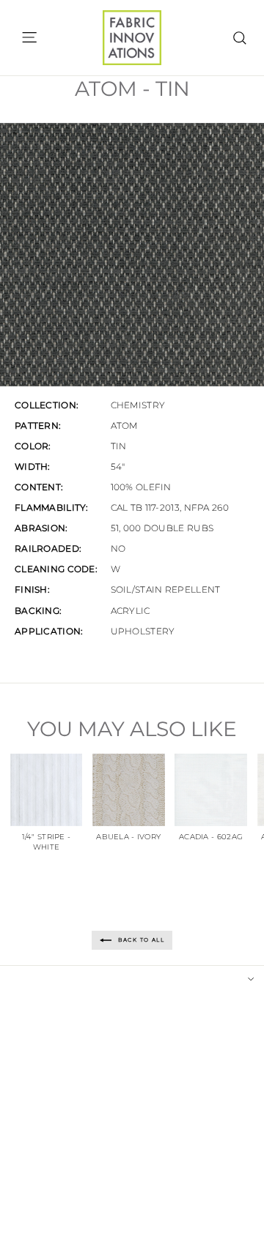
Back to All (140, 940)
